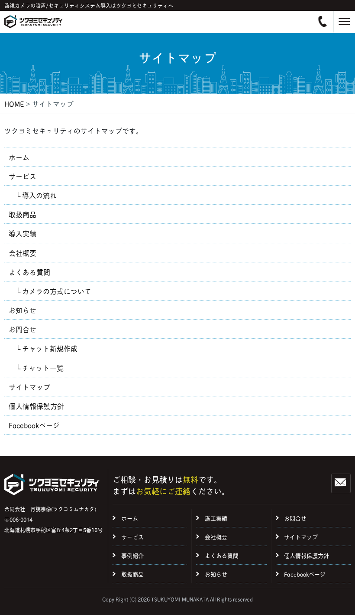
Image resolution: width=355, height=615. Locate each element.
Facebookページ (34, 424)
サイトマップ (29, 386)
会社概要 (22, 252)
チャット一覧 (43, 367)
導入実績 (22, 233)
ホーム (19, 156)
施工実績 (216, 518)
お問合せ (22, 329)
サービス (22, 175)
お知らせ (22, 309)
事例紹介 (132, 555)
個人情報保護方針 (36, 405)
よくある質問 (29, 271)
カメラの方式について (56, 290)
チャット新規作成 (49, 348)
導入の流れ (39, 195)
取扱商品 (22, 214)
